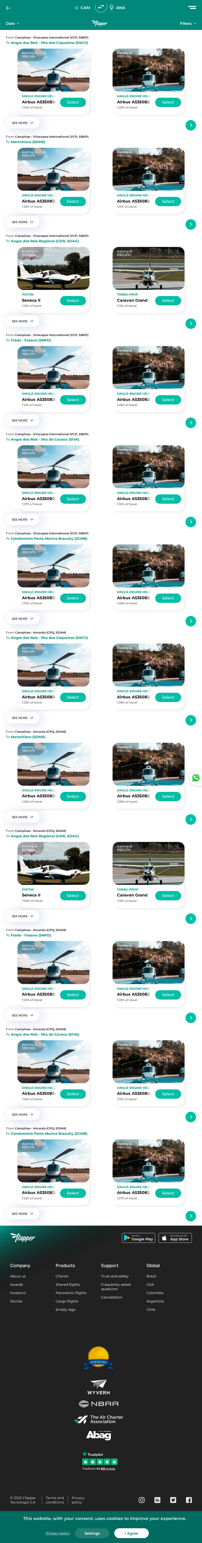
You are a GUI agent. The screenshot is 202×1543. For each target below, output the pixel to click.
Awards (16, 1284)
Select (73, 102)
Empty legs (65, 1309)
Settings (92, 1533)
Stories (16, 1301)
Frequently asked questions (116, 1286)
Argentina (155, 1301)
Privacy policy (78, 1500)
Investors (18, 1293)
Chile (151, 1309)
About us (18, 1276)
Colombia (155, 1293)
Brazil (151, 1276)
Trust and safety (115, 1276)
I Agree (131, 1533)
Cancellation (111, 1297)
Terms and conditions (55, 1500)
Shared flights (68, 1284)
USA (150, 1284)
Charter (62, 1276)
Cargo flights (67, 1301)
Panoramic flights (71, 1293)
